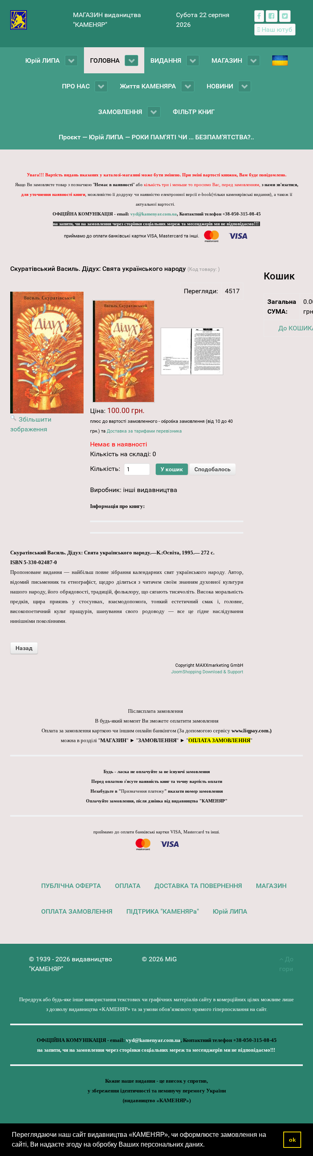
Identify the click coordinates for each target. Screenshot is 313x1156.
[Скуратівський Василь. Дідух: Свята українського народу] (123, 351)
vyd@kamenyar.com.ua (153, 214)
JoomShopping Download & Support (207, 672)
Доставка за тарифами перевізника (144, 431)
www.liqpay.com (250, 730)
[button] (207, 1145)
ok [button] (292, 1139)
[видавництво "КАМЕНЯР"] (18, 19)
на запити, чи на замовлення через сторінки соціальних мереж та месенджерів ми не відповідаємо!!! (156, 224)
